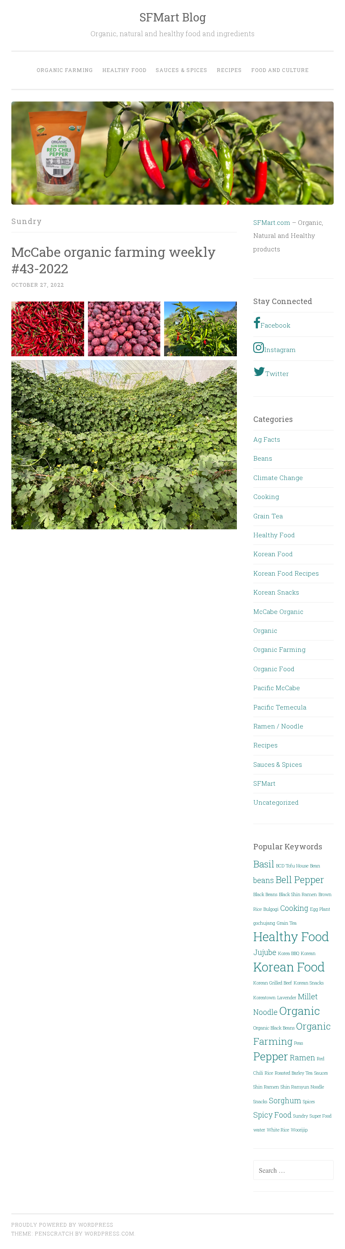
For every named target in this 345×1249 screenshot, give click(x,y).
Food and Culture (280, 70)
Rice (269, 1073)
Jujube (264, 952)
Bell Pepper (300, 879)
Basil (263, 864)
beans (263, 880)
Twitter (277, 373)
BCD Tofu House (292, 866)
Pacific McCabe (276, 687)
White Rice (278, 1130)
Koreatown (264, 998)
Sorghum (285, 1100)
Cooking (266, 496)
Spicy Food (272, 1115)
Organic (265, 630)
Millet (308, 996)
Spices (309, 1102)
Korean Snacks (276, 592)
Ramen (302, 1057)
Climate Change (278, 477)
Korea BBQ (288, 953)
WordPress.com (109, 1233)
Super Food (321, 1116)
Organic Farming (65, 70)
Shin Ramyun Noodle (302, 1087)
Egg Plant (320, 909)
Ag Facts (266, 439)
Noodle (265, 1012)
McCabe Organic (278, 611)
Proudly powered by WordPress (62, 1224)
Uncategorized (276, 802)
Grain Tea (268, 516)
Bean (315, 866)
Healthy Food (124, 70)
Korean (308, 953)
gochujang (264, 923)
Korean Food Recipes (286, 573)
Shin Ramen (266, 1087)
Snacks (260, 1102)
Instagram (280, 349)
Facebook (275, 325)
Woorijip (299, 1130)
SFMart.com (271, 222)
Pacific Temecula (279, 707)
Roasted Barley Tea (294, 1073)
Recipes (229, 70)
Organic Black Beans (274, 1028)
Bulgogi (271, 909)
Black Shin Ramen (298, 894)
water (259, 1130)
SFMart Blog (172, 17)
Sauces (321, 1073)
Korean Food (273, 554)
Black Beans (265, 894)
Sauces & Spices (181, 70)
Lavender (286, 998)
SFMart (264, 783)
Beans (262, 458)
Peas (298, 1043)
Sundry (300, 1116)
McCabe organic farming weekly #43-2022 (113, 260)
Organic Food (274, 669)
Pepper (270, 1056)
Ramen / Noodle (278, 726)
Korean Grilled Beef (272, 983)
